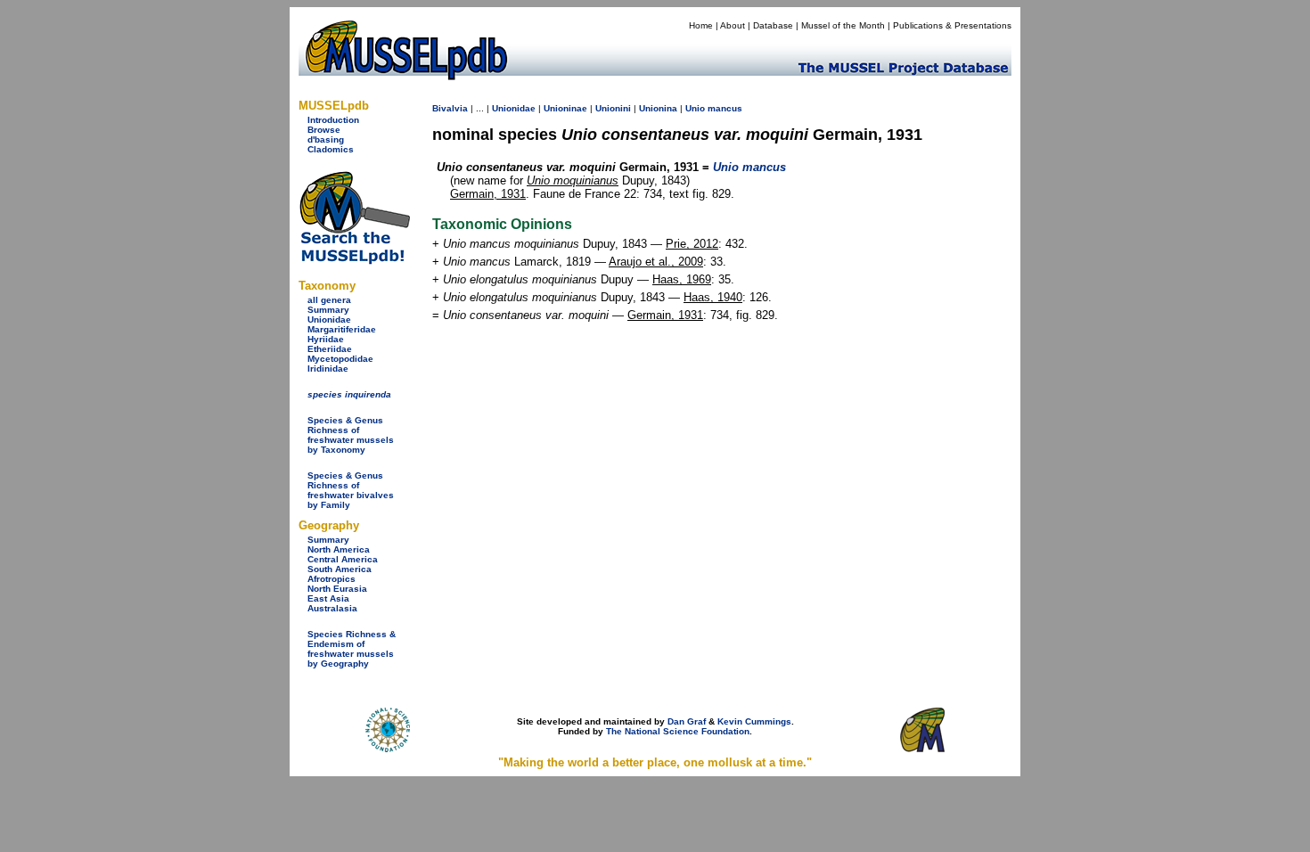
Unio (695, 108)
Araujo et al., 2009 (656, 261)
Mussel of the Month (843, 25)
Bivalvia (450, 108)
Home (701, 25)
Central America (342, 559)
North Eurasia (337, 589)
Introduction (333, 120)
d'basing (325, 139)
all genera (329, 300)
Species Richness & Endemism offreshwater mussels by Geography (351, 648)
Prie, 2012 (692, 243)
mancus (725, 108)
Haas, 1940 (713, 297)
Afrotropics (331, 579)
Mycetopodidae (340, 359)
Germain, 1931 (488, 194)
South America (339, 569)
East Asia (328, 598)
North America (338, 549)
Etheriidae (329, 349)
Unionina (658, 108)
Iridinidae (327, 368)
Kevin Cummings (754, 721)
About (732, 25)
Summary (328, 310)
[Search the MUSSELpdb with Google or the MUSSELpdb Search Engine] (354, 260)
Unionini (613, 108)
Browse (323, 130)
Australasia (332, 608)
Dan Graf (686, 721)
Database (773, 25)
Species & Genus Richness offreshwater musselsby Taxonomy (350, 435)
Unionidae (329, 319)
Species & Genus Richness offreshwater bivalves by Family (350, 490)
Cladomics (330, 149)
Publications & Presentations (952, 25)
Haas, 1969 (681, 279)
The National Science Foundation (677, 731)
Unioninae (565, 108)
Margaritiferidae (341, 329)
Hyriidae (325, 339)
